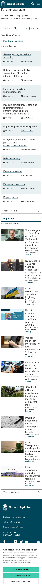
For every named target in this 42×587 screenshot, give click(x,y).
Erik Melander (28, 118)
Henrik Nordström (29, 96)
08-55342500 (15, 522)
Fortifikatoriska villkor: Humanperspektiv (14, 90)
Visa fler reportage (11, 492)
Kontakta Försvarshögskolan (14, 517)
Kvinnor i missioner (12, 171)
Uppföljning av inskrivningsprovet (20, 126)
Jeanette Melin (28, 131)
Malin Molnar (27, 61)
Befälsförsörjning (11, 158)
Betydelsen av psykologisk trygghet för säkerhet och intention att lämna (16, 73)
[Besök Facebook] (4, 541)
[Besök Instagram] (9, 541)
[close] (38, 543)
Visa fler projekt (10, 211)
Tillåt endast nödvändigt (21, 576)
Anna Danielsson (29, 189)
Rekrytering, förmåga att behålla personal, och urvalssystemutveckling (19, 142)
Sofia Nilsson (27, 176)
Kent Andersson (28, 201)
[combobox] (10, 28)
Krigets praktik (10, 197)
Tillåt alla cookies (21, 570)
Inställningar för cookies (21, 581)
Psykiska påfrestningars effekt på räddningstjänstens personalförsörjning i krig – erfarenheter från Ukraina (20, 109)
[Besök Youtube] (15, 541)
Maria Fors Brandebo (30, 150)
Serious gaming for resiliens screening (17, 56)
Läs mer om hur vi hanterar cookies (20, 563)
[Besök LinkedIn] (26, 541)
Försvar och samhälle (14, 184)
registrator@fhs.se (16, 527)
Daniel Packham (28, 163)
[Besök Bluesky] (21, 541)
